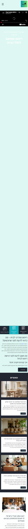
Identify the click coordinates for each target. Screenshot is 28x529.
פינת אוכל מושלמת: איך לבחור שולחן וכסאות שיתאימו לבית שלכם (15, 403)
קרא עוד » (23, 413)
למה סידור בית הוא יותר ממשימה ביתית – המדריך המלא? (14, 477)
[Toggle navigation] (3, 4)
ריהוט (23, 344)
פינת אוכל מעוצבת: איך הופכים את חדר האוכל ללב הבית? (15, 440)
